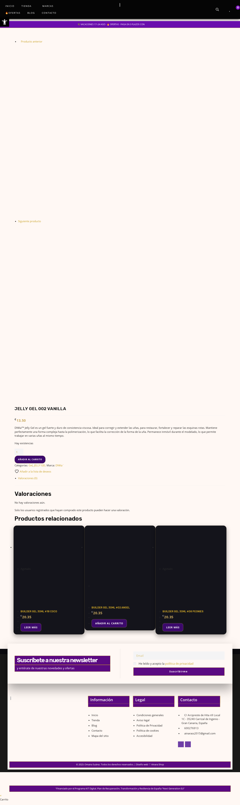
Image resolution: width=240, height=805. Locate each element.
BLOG (31, 12)
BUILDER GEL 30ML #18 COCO (39, 611)
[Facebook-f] (181, 744)
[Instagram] (188, 744)
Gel (31, 465)
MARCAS (47, 6)
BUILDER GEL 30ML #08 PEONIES (183, 611)
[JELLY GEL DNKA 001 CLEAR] (106, 131)
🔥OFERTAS (12, 12)
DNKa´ (60, 465)
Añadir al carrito (30, 459)
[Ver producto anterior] (19, 41)
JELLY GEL (40, 465)
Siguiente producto (29, 221)
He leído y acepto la (166, 664)
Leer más (31, 627)
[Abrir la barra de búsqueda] (217, 9)
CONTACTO (49, 12)
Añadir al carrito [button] (109, 623)
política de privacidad (179, 664)
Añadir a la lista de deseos (35, 471)
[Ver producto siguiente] (43, 221)
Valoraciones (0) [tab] (27, 478)
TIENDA (26, 6)
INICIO (9, 6)
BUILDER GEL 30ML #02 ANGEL (111, 607)
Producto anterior (31, 41)
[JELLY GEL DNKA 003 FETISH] (106, 310)
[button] (4, 22)
